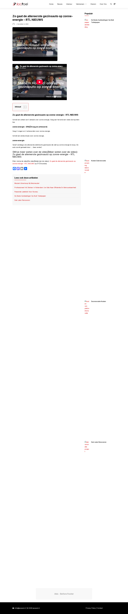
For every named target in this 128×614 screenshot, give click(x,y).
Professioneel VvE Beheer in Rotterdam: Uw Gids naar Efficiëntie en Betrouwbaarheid (45, 187)
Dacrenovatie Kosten (98, 301)
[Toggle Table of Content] (24, 107)
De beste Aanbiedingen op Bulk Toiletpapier (30, 196)
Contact (100, 608)
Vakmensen (80, 4)
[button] (111, 4)
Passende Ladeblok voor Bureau (26, 192)
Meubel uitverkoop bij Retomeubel (26, 183)
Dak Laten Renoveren (22, 200)
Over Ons (103, 4)
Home (51, 4)
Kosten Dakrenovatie (98, 161)
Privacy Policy (91, 608)
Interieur (69, 4)
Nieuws (59, 4)
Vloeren (93, 4)
